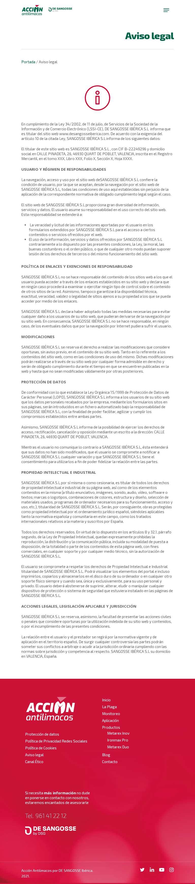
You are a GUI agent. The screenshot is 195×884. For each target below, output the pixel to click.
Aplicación (110, 720)
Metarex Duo (118, 747)
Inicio (106, 700)
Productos (111, 727)
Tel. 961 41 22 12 (46, 815)
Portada (28, 61)
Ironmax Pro (117, 740)
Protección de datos (42, 734)
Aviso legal (34, 754)
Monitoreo (111, 713)
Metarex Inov (118, 733)
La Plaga (109, 706)
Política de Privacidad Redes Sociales (56, 741)
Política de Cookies (41, 748)
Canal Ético (34, 761)
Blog (106, 754)
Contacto (110, 761)
